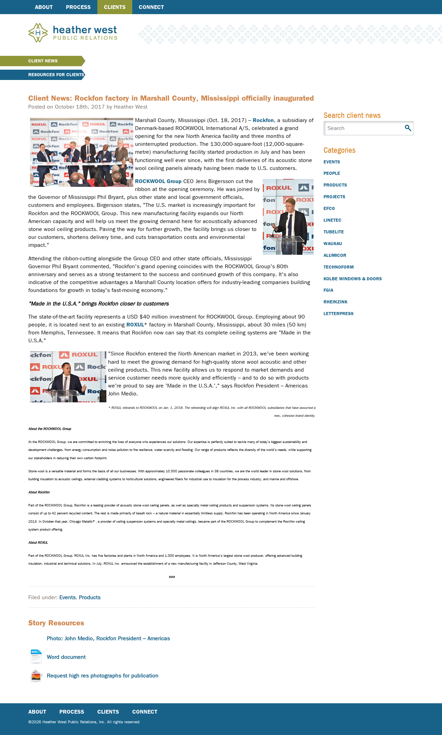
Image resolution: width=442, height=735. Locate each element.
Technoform (339, 267)
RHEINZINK (335, 301)
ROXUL (135, 324)
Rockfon (263, 120)
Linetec (333, 220)
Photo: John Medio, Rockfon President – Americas (108, 638)
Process (78, 7)
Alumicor (335, 255)
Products (89, 597)
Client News (43, 60)
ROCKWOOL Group (158, 181)
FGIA (328, 290)
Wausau (333, 243)
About (44, 7)
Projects (334, 196)
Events (67, 597)
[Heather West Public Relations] (84, 33)
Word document (66, 657)
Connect (151, 7)
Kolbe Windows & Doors (353, 278)
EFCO (329, 208)
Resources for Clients (56, 74)
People (332, 173)
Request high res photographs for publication (102, 675)
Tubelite (334, 231)
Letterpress (339, 313)
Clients (115, 7)
